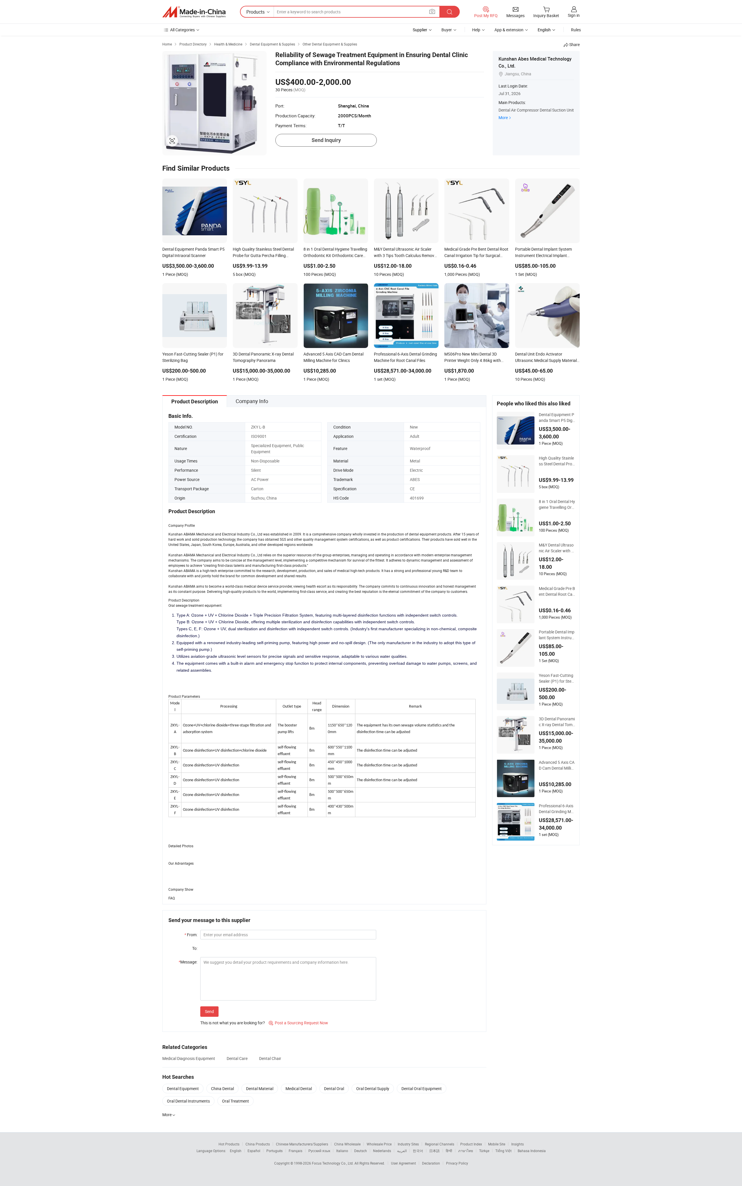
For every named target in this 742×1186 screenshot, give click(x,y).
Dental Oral (334, 1088)
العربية (402, 1150)
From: (190, 934)
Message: (188, 962)
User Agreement (403, 1163)
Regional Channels (439, 1144)
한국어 (418, 1150)
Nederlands (382, 1150)
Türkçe (484, 1150)
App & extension (508, 29)
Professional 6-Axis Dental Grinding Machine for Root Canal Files (556, 809)
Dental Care (237, 1058)
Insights (517, 1144)
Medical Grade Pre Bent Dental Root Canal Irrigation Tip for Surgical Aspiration (557, 591)
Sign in (574, 15)
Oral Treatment (235, 1101)
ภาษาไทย (465, 1150)
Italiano (342, 1150)
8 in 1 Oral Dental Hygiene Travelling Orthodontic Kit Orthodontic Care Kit (557, 504)
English (235, 1150)
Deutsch (360, 1150)
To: (194, 948)
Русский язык (319, 1150)
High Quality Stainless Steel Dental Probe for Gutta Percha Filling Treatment (557, 461)
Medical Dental (298, 1088)
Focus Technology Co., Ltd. (333, 1163)
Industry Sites (408, 1144)
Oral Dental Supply (372, 1088)
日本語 (434, 1150)
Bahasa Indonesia (532, 1150)
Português (274, 1150)
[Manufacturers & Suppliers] (193, 12)
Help (476, 29)
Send (209, 1011)
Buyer (446, 29)
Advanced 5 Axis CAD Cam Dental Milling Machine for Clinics (556, 765)
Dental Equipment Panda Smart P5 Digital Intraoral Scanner (557, 417)
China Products (257, 1144)
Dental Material (259, 1088)
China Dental (222, 1088)
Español (254, 1150)
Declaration (431, 1163)
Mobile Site (496, 1144)
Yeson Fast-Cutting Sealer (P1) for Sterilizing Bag (556, 678)
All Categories (182, 29)
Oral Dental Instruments (188, 1101)
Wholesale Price (379, 1144)
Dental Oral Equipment (421, 1088)
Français (295, 1150)
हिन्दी (449, 1150)
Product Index (471, 1144)
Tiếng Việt (503, 1150)
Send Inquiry (326, 140)
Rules (576, 29)
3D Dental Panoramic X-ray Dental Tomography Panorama (557, 722)
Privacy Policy (457, 1163)
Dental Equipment (183, 1088)
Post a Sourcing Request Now (298, 1022)
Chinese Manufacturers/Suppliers (302, 1144)
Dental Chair (270, 1058)
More (503, 117)
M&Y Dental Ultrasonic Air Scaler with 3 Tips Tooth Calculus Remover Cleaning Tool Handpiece (556, 548)
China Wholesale (347, 1144)
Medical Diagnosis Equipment (188, 1058)
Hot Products (229, 1144)
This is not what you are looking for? (232, 1022)
